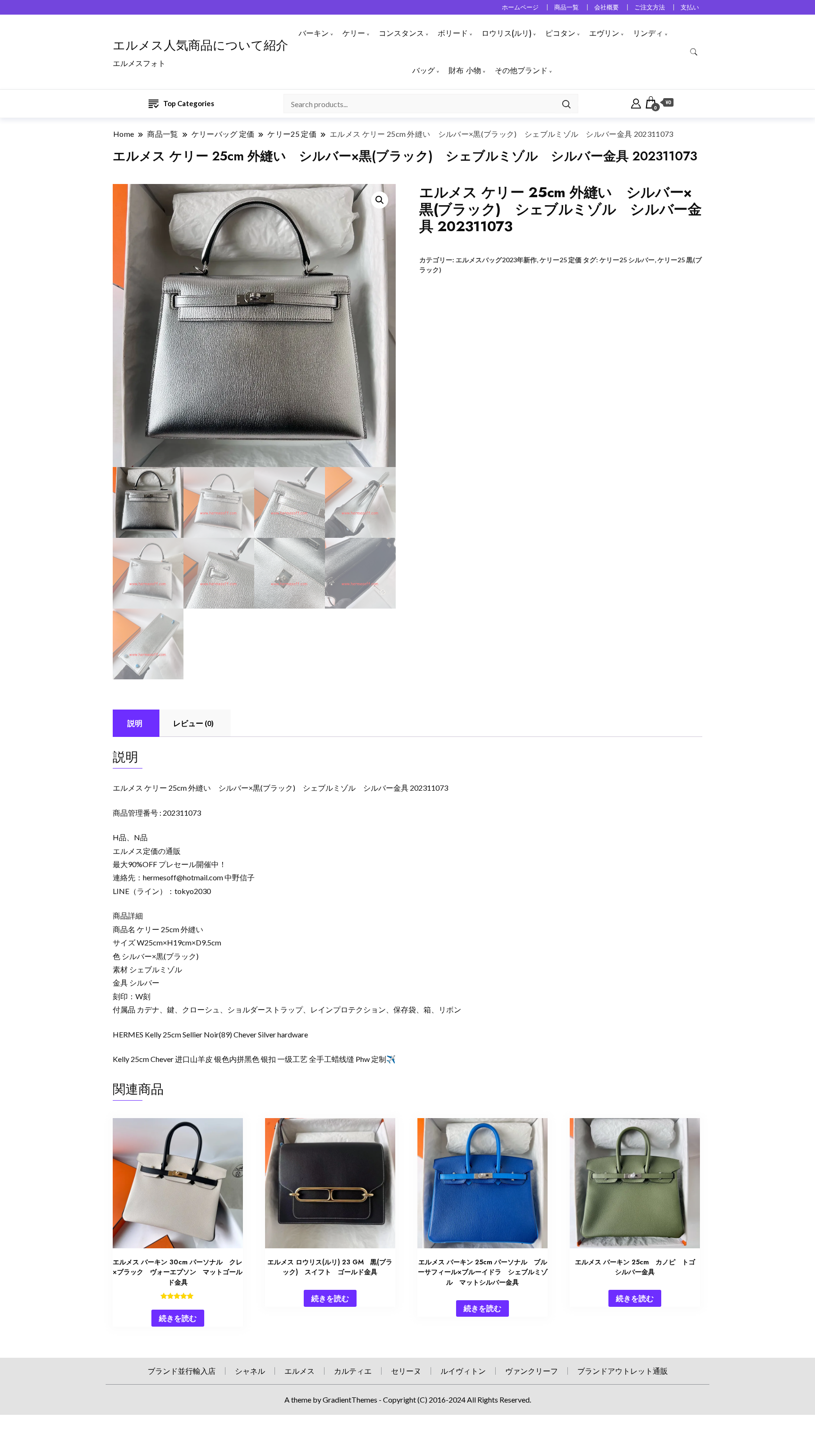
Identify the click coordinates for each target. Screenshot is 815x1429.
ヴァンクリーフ (531, 1370)
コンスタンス (401, 33)
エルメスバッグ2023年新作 (496, 260)
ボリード (453, 33)
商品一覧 (566, 7)
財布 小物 (465, 70)
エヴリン (604, 33)
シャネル (250, 1370)
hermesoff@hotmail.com (183, 877)
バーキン (314, 33)
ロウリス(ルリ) (507, 33)
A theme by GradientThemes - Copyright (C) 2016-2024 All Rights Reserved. (407, 1399)
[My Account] (636, 102)
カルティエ (353, 1370)
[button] (379, 200)
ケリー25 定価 (561, 260)
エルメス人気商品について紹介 (200, 45)
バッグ (423, 70)
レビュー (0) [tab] (193, 723)
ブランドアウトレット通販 (622, 1370)
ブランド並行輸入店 (182, 1370)
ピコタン (560, 33)
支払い (690, 7)
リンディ (648, 33)
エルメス (299, 1370)
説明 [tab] (134, 723)
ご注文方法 (649, 7)
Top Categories (188, 103)
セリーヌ (406, 1370)
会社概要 (606, 7)
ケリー (353, 33)
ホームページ (520, 7)
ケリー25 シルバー (627, 260)
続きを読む (178, 1317)
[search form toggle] (693, 52)
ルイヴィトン (463, 1370)
